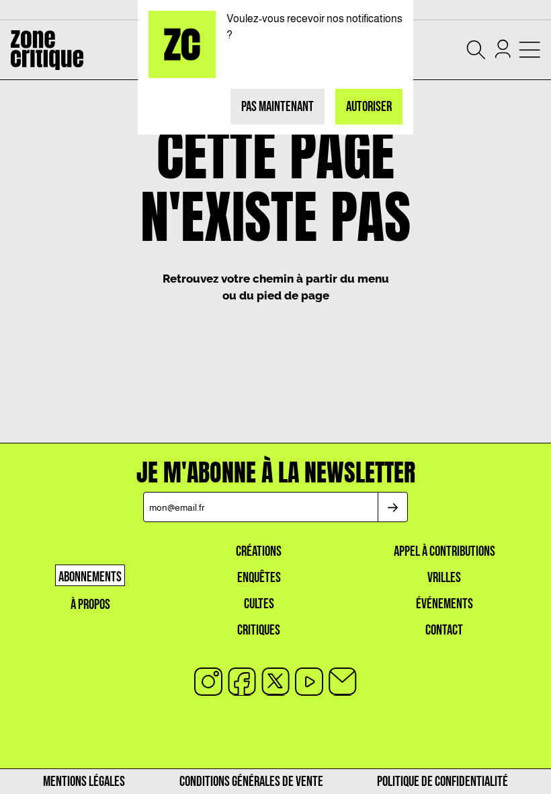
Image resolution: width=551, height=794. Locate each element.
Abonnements (90, 577)
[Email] (342, 681)
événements (444, 604)
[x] (275, 681)
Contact (444, 630)
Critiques (258, 630)
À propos (90, 604)
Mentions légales (84, 781)
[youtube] (309, 681)
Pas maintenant (277, 106)
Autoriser (369, 106)
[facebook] (242, 681)
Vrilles (444, 577)
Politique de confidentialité (442, 781)
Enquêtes (259, 577)
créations (259, 551)
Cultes (259, 604)
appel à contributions (444, 551)
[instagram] (208, 681)
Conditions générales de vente (251, 781)
